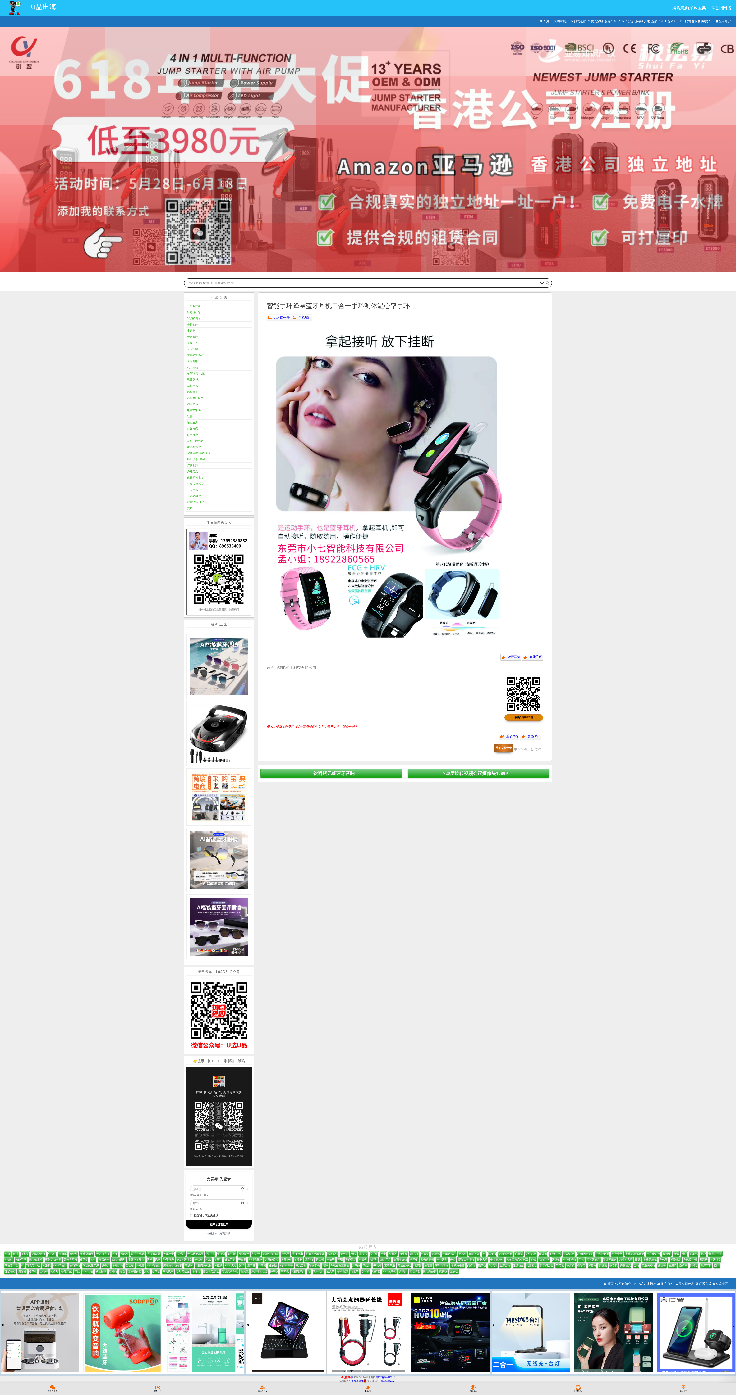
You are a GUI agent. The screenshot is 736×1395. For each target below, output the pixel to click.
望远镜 (256, 1253)
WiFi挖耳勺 (389, 1271)
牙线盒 (556, 1259)
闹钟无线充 (609, 1259)
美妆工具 (192, 342)
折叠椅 (592, 1265)
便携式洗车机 (230, 1271)
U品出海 (43, 7)
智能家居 (168, 1259)
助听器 (376, 1271)
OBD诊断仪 (38, 1253)
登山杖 (130, 1265)
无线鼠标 (332, 1253)
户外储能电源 (259, 1271)
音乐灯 (181, 1253)
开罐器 (242, 1259)
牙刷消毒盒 (442, 1265)
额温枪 (704, 1259)
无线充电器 (505, 1253)
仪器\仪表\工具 (196, 502)
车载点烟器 (87, 1253)
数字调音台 (546, 1265)
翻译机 (694, 1265)
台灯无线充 (183, 1271)
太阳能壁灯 (298, 1271)
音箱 (636, 1265)
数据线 (603, 1265)
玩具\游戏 (193, 379)
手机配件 (305, 317)
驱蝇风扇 (389, 1265)
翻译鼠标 (350, 1259)
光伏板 (199, 1259)
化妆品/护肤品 (195, 355)
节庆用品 (192, 490)
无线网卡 (168, 1253)
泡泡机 (47, 1265)
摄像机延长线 (211, 1271)
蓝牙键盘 (715, 1259)
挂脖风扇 (482, 1259)
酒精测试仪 (593, 1259)
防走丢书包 (11, 1265)
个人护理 (192, 349)
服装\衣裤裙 (194, 410)
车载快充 (117, 1265)
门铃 (581, 1259)
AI (22, 1265)
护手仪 (274, 1271)
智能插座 (243, 1253)
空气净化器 (602, 1253)
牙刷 (340, 1259)
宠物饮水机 (35, 1259)
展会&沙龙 (642, 21)
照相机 (25, 1253)
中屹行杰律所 (356, 1380)
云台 (452, 1259)
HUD (208, 1259)
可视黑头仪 (33, 1265)
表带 (703, 1253)
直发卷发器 (154, 1253)
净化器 (140, 1265)
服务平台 (611, 21)
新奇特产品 (193, 312)
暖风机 (84, 1259)
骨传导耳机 (70, 1259)
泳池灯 (113, 1271)
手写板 (560, 1265)
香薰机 (519, 1253)
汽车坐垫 (617, 1253)
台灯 (93, 1259)
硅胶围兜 (230, 1259)
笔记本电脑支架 (315, 1253)
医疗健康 (192, 361)
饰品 (353, 1253)
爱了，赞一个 (504, 747)
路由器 (320, 1259)
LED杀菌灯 (60, 1265)
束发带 (363, 1253)
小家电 (191, 330)
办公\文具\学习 (196, 483)
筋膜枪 (298, 1259)
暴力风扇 (168, 1271)
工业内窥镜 (648, 1265)
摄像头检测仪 (466, 1259)
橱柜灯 (73, 1253)
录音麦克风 (653, 1253)
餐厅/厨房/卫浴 (196, 459)
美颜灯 (403, 1271)
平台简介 (624, 1283)
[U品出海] (14, 8)
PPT (635, 1283)
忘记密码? (225, 1233)
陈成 (538, 749)
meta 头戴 (231, 1265)
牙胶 (77, 1271)
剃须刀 (493, 1265)
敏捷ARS (708, 21)
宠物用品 (192, 385)
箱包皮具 (192, 422)
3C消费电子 (282, 317)
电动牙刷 (442, 1259)
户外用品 (192, 471)
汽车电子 (192, 392)
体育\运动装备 (195, 477)
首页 (545, 21)
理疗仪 (221, 1253)
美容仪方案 (103, 1253)
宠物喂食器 (134, 1271)
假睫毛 (581, 1265)
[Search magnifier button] (547, 283)
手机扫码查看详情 (524, 717)
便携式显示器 (195, 1253)
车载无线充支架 (634, 1253)
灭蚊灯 (367, 1265)
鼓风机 (156, 1271)
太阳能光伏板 (204, 1265)
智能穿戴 (66, 1271)
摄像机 (22, 1271)
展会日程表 (686, 1283)
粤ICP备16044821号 (386, 1377)
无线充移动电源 (172, 1265)
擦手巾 (374, 1253)
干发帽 (377, 1265)
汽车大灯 (318, 1271)
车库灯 (196, 1271)
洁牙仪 (414, 1259)
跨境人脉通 (595, 21)
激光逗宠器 (427, 1259)
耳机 (7, 1253)
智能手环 (536, 656)
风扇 (157, 1259)
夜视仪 (443, 1271)
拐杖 (15, 1253)
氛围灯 (210, 1253)
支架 (146, 1271)
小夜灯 (52, 1253)
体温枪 (543, 1253)
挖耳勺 (492, 1253)
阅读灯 (471, 1265)
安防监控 (192, 336)
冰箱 (115, 1253)
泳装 (242, 1265)
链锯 (676, 1253)
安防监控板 (715, 1253)
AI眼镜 (218, 1265)
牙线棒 (189, 1265)
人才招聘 (649, 1283)
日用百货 (192, 434)
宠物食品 (625, 1265)
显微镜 (63, 1253)
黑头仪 (309, 1259)
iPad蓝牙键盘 (184, 1259)
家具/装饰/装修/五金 (199, 453)
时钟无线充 (255, 1259)
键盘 (122, 1271)
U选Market (674, 21)
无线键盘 (10, 1271)
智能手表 (314, 1265)
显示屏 (251, 1265)
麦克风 (330, 1271)
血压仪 (673, 1265)
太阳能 (356, 1265)
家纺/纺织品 (194, 447)
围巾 (717, 1265)
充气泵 (663, 1259)
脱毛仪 (414, 1253)
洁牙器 (418, 1265)
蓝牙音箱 (504, 1265)
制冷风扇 (569, 1253)
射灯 (684, 1253)
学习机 (365, 1271)
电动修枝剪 (497, 1259)
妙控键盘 (101, 1271)
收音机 (614, 1265)
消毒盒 (363, 1259)
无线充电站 (404, 1265)
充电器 (285, 1253)
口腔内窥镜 (138, 1253)
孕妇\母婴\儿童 (196, 373)
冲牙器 (262, 1265)
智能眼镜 (74, 1265)
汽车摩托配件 (195, 398)
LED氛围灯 (119, 1259)
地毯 (533, 1259)
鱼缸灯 (9, 1259)
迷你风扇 (531, 1253)
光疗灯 (54, 1271)
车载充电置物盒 (339, 1265)
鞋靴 (189, 416)
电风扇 (462, 1253)
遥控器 (662, 1265)
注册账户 (212, 1233)
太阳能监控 (271, 1259)
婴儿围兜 (301, 1265)
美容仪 (344, 1253)
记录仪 (482, 1265)
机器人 (393, 1253)
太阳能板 (286, 1259)
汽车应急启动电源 (517, 1259)
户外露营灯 (569, 1259)
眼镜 (638, 1259)
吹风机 (124, 1253)
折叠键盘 (675, 1259)
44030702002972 (386, 1380)
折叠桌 (403, 1253)
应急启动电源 (53, 1259)
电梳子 (331, 1259)
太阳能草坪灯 (136, 1259)
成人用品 (192, 367)
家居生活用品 (195, 441)
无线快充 (518, 1265)
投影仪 (667, 1253)
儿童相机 (531, 1265)
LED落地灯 (154, 1265)
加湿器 (428, 1265)
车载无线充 (650, 1259)
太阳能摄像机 (585, 1253)
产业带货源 (626, 21)
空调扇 (683, 1265)
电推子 (355, 1271)
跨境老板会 (693, 21)
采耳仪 (285, 1271)
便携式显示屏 (91, 1265)
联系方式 (704, 1283)
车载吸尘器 (690, 1259)
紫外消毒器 (286, 1265)
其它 (189, 508)
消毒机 (425, 1253)
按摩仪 (571, 1265)
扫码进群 (579, 21)
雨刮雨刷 (474, 1253)
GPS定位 (88, 1271)
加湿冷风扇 (625, 1259)
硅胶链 (273, 1265)
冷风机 (33, 1271)
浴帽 (149, 1259)
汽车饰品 (192, 404)
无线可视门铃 (271, 1253)
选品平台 (657, 21)
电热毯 (245, 1271)
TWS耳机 (555, 1253)
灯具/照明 (193, 465)
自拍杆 (44, 1271)
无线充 (436, 1253)
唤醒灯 (374, 1259)
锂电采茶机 (429, 1271)
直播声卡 (104, 1259)
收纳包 (694, 1253)
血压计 (218, 1259)
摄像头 (106, 1265)
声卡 (383, 1253)
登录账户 (724, 21)
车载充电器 (458, 1265)
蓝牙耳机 (514, 656)
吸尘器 (232, 1253)
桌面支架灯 (400, 1259)
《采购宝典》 (560, 21)
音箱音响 (544, 1259)
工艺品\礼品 (194, 496)
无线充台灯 (449, 1253)
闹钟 (325, 1265)
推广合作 (666, 1283)
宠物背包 (415, 1271)
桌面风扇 (297, 1253)
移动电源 (342, 1271)
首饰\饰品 (193, 428)
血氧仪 (454, 1271)
